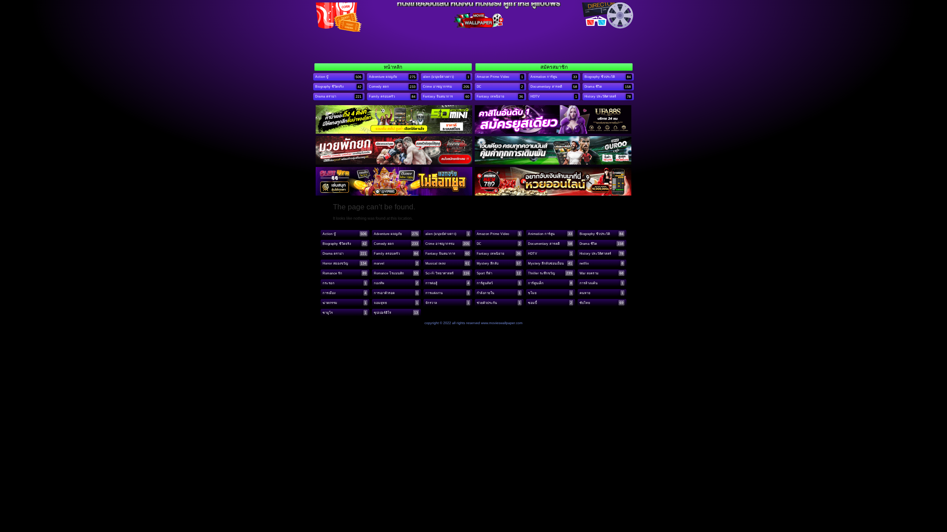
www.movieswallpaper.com (502, 323)
